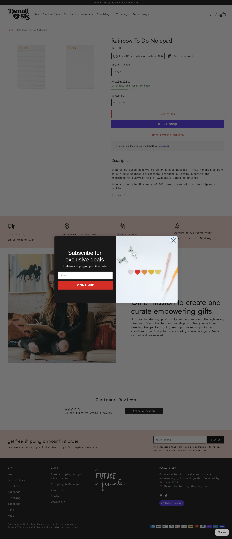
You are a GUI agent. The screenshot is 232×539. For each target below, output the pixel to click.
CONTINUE (85, 285)
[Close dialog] (173, 240)
